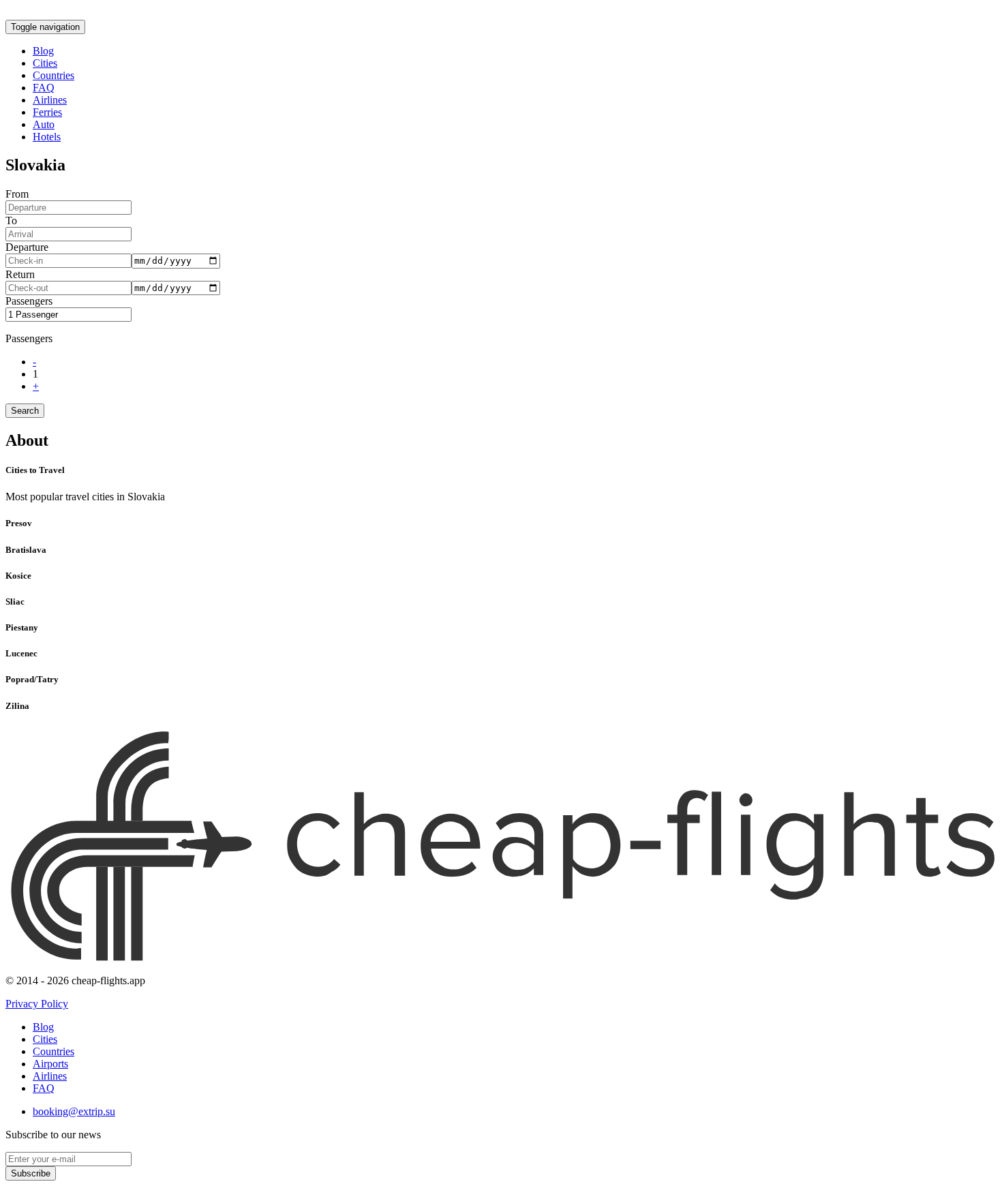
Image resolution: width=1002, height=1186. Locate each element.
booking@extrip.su (74, 1111)
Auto (44, 124)
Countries (53, 75)
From (17, 194)
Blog (43, 51)
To (11, 220)
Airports (50, 1063)
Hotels (47, 136)
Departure (26, 247)
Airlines (50, 100)
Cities (45, 63)
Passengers (28, 301)
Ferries (47, 112)
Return (20, 274)
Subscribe (30, 1173)
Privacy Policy (36, 1003)
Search (25, 411)
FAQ (44, 87)
